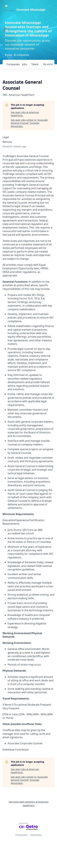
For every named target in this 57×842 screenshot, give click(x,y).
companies (12, 64)
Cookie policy (35, 835)
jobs (24, 64)
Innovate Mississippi (30, 9)
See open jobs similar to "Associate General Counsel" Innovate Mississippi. (29, 123)
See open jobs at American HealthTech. (25, 114)
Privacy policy (21, 835)
